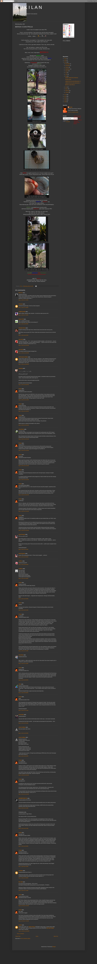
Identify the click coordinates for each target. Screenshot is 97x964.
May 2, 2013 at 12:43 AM (24, 530)
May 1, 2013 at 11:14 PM (24, 399)
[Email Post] (36, 286)
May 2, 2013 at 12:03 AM (24, 450)
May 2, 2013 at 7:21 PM (23, 650)
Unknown (21, 304)
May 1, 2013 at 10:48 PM (24, 364)
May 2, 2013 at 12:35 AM (24, 511)
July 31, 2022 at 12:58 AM (24, 931)
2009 (65, 100)
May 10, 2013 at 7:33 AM (24, 905)
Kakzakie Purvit (22, 328)
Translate (68, 121)
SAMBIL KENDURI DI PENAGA (71, 77)
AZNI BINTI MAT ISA (23, 798)
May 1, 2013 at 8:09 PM (23, 323)
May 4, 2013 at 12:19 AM (24, 794)
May (66, 76)
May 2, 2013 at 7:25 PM (23, 663)
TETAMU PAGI (68, 79)
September (67, 69)
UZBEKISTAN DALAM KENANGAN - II (73, 81)
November (67, 65)
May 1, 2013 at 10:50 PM (24, 384)
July (66, 72)
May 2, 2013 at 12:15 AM (24, 465)
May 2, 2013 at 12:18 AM (24, 479)
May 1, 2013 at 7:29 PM (23, 307)
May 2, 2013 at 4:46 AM (23, 556)
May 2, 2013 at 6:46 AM (23, 564)
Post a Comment (20, 933)
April (66, 87)
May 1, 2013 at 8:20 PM (23, 335)
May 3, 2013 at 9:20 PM (23, 756)
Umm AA (21, 292)
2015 (65, 58)
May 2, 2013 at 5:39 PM (23, 578)
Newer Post (18, 936)
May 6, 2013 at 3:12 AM (23, 808)
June (66, 74)
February (67, 90)
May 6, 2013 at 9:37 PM (23, 828)
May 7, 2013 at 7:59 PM (23, 877)
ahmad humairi (22, 534)
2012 (65, 94)
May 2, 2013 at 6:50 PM (23, 598)
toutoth (20, 925)
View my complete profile (73, 112)
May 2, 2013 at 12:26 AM (24, 494)
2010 (65, 98)
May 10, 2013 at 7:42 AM (24, 921)
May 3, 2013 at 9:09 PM (23, 733)
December (67, 63)
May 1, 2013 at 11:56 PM (24, 411)
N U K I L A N (28, 7)
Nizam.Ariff (21, 319)
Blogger (54, 946)
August (66, 70)
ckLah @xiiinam (22, 727)
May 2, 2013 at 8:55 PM (23, 680)
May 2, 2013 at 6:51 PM (23, 610)
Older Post (56, 936)
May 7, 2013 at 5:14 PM (23, 866)
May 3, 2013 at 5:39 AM (23, 723)
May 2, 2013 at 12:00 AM (24, 425)
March (66, 88)
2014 (65, 60)
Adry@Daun (21, 429)
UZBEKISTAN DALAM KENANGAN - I (73, 83)
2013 (65, 62)
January (67, 92)
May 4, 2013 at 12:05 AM (24, 775)
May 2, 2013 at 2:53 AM (23, 549)
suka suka (21, 339)
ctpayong (21, 368)
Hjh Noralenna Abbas (23, 357)
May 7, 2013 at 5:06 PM (23, 846)
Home (37, 936)
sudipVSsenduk (22, 311)
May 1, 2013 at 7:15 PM (23, 300)
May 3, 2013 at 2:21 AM (23, 710)
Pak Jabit (21, 881)
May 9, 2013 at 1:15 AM (23, 890)
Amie (20, 684)
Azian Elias (21, 654)
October (67, 67)
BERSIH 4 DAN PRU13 (70, 84)
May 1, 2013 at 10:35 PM (24, 353)
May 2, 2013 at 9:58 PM (23, 692)
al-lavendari (21, 714)
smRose (20, 561)
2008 (65, 101)
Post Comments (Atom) (25, 938)
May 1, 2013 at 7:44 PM (23, 315)
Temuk (20, 388)
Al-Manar (21, 568)
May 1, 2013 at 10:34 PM (24, 345)
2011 (65, 96)
